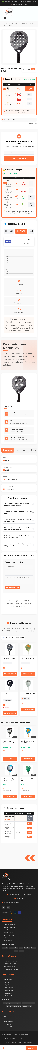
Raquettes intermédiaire (10, 930)
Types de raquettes (9, 966)
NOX (11, 948)
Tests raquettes (8, 1021)
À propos (19, 1038)
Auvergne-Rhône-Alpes (28, 1003)
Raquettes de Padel (14, 23)
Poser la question (12, 587)
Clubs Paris (7, 982)
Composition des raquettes (11, 969)
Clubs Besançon (8, 993)
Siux (16, 951)
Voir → (29, 94)
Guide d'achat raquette (10, 961)
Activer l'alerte (19, 158)
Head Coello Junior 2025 (8, 832)
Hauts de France (27, 1006)
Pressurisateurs (8, 940)
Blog (5, 1016)
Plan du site (5, 1038)
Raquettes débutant (9, 927)
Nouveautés (7, 1024)
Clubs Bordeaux (8, 987)
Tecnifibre (26, 948)
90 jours (21, 231)
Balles (5, 938)
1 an (31, 231)
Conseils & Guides (9, 1027)
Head (23, 23)
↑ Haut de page (30, 818)
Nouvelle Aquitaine (8, 1003)
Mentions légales (6, 1034)
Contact (12, 1038)
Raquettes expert (9, 932)
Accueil (5, 23)
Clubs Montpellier (9, 990)
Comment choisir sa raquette (12, 963)
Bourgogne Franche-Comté (14, 1006)
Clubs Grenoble (8, 996)
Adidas (15, 948)
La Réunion (18, 1003)
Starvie (21, 951)
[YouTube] (8, 907)
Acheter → (30, 88)
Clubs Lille (6, 985)
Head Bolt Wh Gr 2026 (8, 836)
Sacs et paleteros (9, 935)
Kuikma (33, 948)
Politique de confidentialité (20, 1034)
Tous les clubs (8, 979)
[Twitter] (3, 907)
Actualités (6, 1019)
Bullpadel (5, 948)
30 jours (9, 231)
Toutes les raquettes (9, 924)
